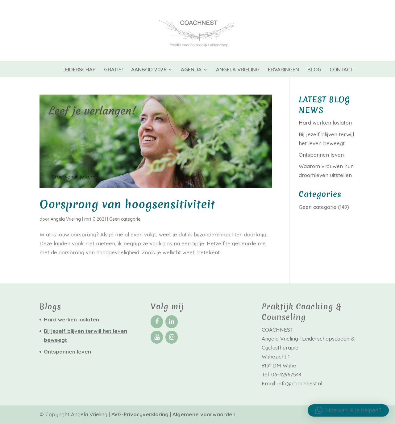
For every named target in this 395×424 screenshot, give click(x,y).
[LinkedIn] (171, 321)
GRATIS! (113, 70)
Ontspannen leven (321, 154)
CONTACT (341, 70)
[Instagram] (171, 337)
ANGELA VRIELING (238, 70)
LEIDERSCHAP (79, 70)
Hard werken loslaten (325, 122)
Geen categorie (124, 219)
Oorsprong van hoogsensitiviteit (127, 204)
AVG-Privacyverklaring (140, 414)
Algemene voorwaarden (204, 414)
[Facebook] (157, 321)
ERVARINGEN (283, 70)
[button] (348, 410)
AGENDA (191, 70)
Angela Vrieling (66, 219)
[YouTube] (157, 337)
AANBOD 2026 (148, 70)
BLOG (314, 70)
